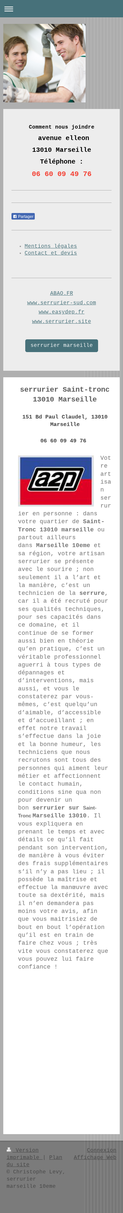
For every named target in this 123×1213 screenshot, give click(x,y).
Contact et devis (51, 253)
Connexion (101, 1150)
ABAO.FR (61, 293)
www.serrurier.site (61, 322)
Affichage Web (95, 1158)
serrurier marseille (62, 345)
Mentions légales (51, 246)
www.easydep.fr (62, 312)
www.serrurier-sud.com (61, 303)
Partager (25, 216)
